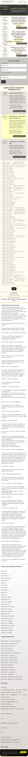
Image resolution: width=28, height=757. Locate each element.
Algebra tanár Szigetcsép (8, 181)
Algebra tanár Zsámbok (7, 282)
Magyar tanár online (5, 613)
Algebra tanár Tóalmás (19, 280)
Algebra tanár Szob (20, 209)
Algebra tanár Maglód (7, 237)
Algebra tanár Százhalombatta (9, 241)
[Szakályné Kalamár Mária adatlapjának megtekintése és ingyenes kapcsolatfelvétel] (5, 93)
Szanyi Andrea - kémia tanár (7, 667)
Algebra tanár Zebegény (7, 209)
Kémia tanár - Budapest (6, 632)
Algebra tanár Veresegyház (8, 184)
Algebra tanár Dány (6, 272)
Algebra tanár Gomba (7, 278)
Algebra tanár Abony (7, 200)
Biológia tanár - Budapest (7, 630)
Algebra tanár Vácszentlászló (9, 231)
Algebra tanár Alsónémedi (8, 242)
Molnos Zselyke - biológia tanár (8, 672)
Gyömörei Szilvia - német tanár (8, 645)
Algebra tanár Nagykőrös (8, 168)
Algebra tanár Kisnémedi (8, 260)
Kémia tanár (4, 594)
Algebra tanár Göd (6, 162)
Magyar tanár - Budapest (7, 611)
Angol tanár (3, 571)
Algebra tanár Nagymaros (8, 279)
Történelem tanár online (6, 618)
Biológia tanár (4, 592)
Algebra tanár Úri (17, 276)
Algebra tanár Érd (19, 197)
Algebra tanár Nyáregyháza (19, 220)
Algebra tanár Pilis (6, 220)
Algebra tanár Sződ (6, 219)
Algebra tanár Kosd (19, 257)
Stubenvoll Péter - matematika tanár (9, 662)
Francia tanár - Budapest (6, 620)
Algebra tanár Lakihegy (7, 257)
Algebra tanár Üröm (6, 213)
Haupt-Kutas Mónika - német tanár (9, 643)
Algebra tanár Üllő (17, 219)
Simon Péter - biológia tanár (7, 674)
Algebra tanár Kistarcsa (7, 194)
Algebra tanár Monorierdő (8, 222)
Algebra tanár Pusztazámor (8, 250)
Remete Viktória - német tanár (8, 655)
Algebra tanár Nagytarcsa (8, 196)
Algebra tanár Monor (20, 188)
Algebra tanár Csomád (20, 225)
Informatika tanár (5, 590)
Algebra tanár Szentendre (8, 171)
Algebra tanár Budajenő (7, 188)
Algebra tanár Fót (18, 190)
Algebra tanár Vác (6, 163)
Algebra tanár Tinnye (19, 275)
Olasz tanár (3, 582)
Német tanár (4, 573)
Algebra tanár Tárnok (19, 251)
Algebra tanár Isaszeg (18, 272)
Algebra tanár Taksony (7, 244)
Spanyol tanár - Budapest (7, 623)
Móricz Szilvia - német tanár (7, 650)
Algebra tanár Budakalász (8, 204)
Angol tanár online (5, 599)
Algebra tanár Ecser (19, 237)
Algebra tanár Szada (20, 228)
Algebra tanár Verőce (7, 280)
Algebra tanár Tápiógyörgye (8, 201)
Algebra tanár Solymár (19, 213)
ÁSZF (2, 718)
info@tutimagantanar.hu (12, 701)
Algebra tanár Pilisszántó (20, 212)
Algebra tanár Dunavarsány (8, 245)
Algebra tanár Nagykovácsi (8, 216)
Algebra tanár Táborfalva (8, 273)
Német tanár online (5, 604)
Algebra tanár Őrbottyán (8, 228)
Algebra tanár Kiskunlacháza (9, 238)
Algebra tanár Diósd (20, 235)
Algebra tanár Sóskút (7, 212)
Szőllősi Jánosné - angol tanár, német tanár (11, 641)
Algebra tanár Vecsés (7, 207)
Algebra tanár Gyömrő (7, 210)
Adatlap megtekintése (19, 111)
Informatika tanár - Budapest (7, 625)
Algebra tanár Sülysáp (7, 248)
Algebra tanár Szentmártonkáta (9, 247)
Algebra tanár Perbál (19, 278)
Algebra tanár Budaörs (7, 182)
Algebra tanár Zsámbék (7, 234)
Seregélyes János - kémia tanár (8, 669)
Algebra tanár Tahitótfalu (8, 174)
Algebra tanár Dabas (19, 223)
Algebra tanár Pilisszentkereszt (9, 267)
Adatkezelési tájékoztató (6, 713)
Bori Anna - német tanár (6, 648)
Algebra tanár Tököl (20, 279)
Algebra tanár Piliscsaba (18, 163)
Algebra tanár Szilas (19, 193)
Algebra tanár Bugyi (7, 215)
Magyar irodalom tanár (6, 578)
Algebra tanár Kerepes (7, 197)
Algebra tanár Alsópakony (8, 256)
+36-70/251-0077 (11, 699)
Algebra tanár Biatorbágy (8, 235)
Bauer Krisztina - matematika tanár (9, 657)
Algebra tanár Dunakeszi (18, 162)
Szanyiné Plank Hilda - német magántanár (10, 653)
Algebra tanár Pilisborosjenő (8, 264)
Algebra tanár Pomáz (7, 223)
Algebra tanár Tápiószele (8, 229)
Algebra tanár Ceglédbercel (8, 269)
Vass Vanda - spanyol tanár (7, 664)
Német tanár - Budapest (6, 601)
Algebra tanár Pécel (19, 166)
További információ (21, 27)
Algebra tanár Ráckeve (20, 210)
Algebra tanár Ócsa (6, 185)
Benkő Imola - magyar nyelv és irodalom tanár (11, 676)
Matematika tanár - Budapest (7, 606)
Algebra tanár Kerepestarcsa (9, 203)
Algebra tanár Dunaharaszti (8, 179)
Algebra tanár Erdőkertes (8, 226)
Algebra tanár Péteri (7, 190)
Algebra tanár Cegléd (7, 169)
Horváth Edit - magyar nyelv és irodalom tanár (11, 679)
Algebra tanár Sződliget (19, 207)
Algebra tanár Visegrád (7, 225)
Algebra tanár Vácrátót (7, 263)
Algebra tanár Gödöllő (7, 166)
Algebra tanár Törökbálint (8, 206)
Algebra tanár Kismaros (7, 261)
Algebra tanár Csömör (7, 193)
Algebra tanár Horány (7, 178)
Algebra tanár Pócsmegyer (8, 175)
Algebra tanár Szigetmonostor (9, 177)
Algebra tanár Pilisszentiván (8, 218)
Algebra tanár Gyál (21, 165)
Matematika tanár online (6, 609)
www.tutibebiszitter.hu (15, 739)
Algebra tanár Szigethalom (8, 253)
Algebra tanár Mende (7, 251)
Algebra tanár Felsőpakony (8, 239)
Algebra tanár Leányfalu (7, 172)
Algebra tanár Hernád (7, 275)
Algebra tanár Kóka (6, 276)
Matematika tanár (5, 575)
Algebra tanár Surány (19, 178)
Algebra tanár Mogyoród (8, 191)
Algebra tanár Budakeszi (19, 185)
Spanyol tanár (4, 587)
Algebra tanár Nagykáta (7, 232)
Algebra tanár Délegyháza (8, 266)
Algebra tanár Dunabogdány (8, 258)
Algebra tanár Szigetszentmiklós (9, 199)
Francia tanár (4, 585)
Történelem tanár (5, 580)
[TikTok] (7, 746)
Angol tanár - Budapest (6, 597)
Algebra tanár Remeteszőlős (8, 283)
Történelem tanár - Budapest (7, 616)
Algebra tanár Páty (17, 187)
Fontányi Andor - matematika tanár (9, 660)
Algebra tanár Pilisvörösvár (8, 165)
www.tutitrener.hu (15, 742)
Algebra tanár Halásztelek (8, 254)
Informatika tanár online (6, 628)
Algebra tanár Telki (6, 187)
